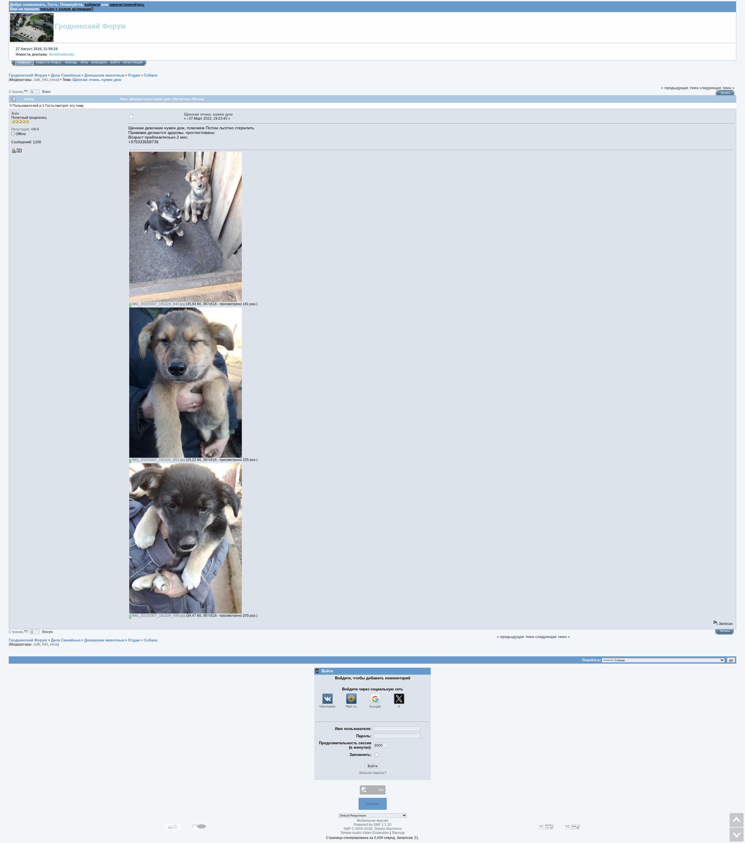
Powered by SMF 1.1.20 (372, 825)
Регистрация (133, 62)
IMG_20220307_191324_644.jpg (158, 304)
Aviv (15, 113)
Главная (24, 62)
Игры (84, 62)
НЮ (45, 80)
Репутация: (20, 129)
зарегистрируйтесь (127, 4)
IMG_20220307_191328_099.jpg (158, 616)
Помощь (71, 62)
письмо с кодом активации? (67, 9)
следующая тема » (717, 88)
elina (54, 80)
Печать (726, 93)
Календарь (99, 62)
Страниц (16, 91)
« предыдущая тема (679, 88)
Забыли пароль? (372, 773)
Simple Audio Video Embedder (364, 833)
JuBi (36, 80)
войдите (92, 4)
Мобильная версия (372, 821)
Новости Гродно (48, 62)
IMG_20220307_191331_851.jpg (158, 460)
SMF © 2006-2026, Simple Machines (372, 829)
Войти (115, 62)
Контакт (372, 804)
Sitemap (398, 833)
